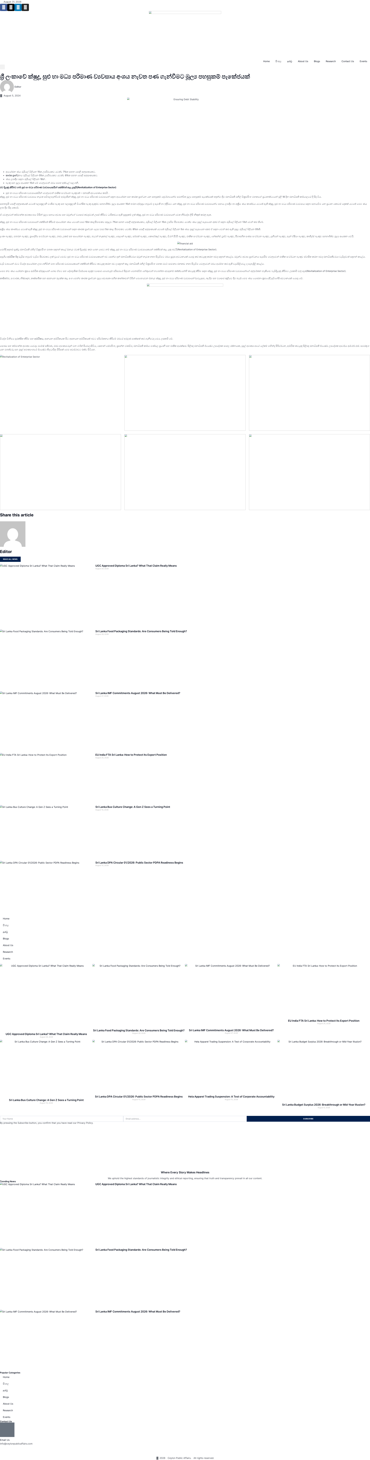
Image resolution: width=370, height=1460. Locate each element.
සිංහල (278, 61)
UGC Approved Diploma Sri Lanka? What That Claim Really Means (136, 565)
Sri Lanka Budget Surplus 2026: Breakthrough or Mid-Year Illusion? (323, 1104)
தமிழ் (289, 61)
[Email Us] (7, 1430)
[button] (2, 67)
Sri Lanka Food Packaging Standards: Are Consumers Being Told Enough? (141, 631)
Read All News (10, 559)
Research (331, 61)
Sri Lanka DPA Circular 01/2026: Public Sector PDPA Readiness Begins (139, 862)
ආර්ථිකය (38, 338)
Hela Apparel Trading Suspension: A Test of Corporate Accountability (231, 1096)
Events (363, 61)
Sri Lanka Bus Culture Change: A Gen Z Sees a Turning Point (132, 806)
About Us (303, 61)
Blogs (317, 61)
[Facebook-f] (3, 7)
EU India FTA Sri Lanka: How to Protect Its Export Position (131, 754)
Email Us (5, 1439)
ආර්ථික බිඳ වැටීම (16, 256)
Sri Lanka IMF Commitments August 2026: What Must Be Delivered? (137, 693)
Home (266, 61)
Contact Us (348, 61)
